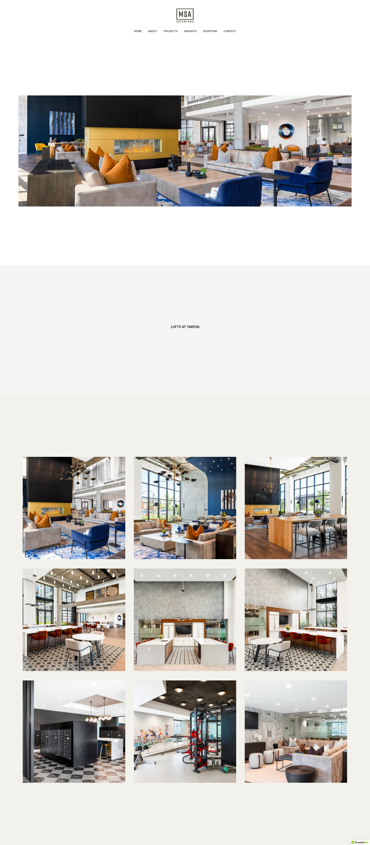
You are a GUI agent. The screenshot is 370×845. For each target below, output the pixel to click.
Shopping (210, 31)
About (152, 31)
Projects (171, 31)
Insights (190, 31)
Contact (230, 31)
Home (138, 31)
